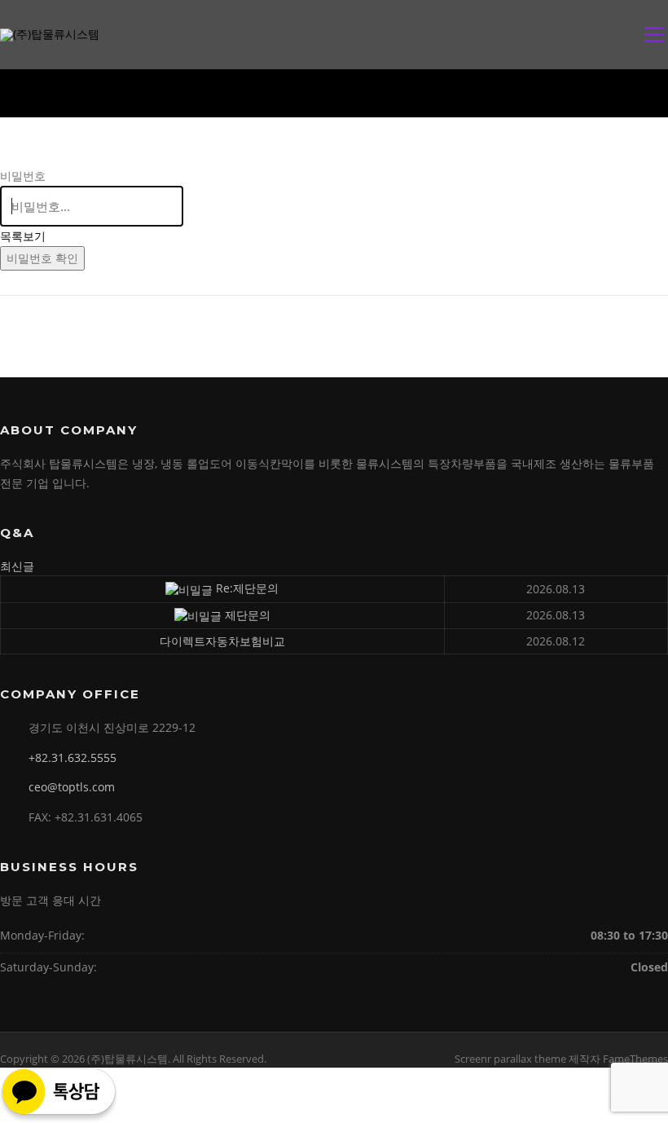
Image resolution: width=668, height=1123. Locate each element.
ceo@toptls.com (72, 787)
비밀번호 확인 (42, 258)
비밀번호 (23, 175)
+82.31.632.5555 (72, 757)
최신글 (17, 566)
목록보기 (23, 236)
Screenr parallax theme (510, 1058)
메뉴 (650, 34)
